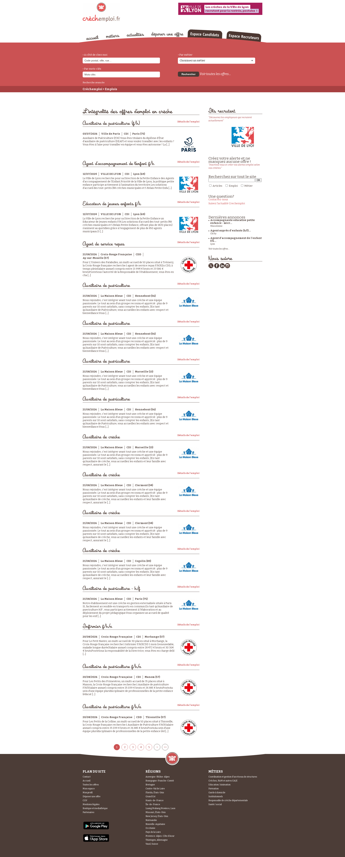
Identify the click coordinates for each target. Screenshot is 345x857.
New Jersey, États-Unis (157, 816)
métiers (112, 36)
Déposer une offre (91, 796)
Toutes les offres (91, 784)
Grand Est (150, 796)
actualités (135, 35)
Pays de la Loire (153, 832)
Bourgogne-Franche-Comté (160, 780)
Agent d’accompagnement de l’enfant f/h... (236, 240)
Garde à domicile (216, 792)
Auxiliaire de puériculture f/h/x (112, 666)
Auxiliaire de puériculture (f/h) (111, 123)
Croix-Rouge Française (116, 254)
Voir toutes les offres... (215, 74)
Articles (217, 185)
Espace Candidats (204, 34)
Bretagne (150, 784)
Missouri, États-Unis (156, 812)
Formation (213, 788)
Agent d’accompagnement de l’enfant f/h (118, 163)
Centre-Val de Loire (155, 788)
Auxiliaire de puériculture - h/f (111, 588)
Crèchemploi (92, 89)
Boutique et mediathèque (95, 808)
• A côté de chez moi (95, 54)
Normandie (151, 820)
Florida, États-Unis (155, 792)
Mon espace (89, 788)
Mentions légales (91, 804)
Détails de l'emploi (188, 121)
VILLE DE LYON (111, 174)
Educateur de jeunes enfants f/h (112, 203)
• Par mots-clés (92, 68)
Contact (87, 777)
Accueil (86, 780)
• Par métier (185, 54)
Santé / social (215, 804)
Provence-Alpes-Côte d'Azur (160, 836)
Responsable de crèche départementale (228, 800)
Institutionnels (215, 796)
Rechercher (188, 74)
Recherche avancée (94, 82)
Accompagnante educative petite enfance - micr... (232, 222)
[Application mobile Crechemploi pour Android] (96, 829)
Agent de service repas (103, 244)
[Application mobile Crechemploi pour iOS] (96, 841)
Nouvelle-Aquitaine (155, 824)
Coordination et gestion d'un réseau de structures (232, 777)
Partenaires (88, 812)
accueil (92, 37)
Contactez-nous (218, 199)
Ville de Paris (110, 133)
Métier (248, 185)
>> (165, 747)
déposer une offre (167, 34)
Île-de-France (153, 804)
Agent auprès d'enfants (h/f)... (230, 230)
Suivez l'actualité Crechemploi (226, 203)
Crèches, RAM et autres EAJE (223, 780)
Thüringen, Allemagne (157, 840)
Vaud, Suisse (152, 844)
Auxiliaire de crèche (101, 437)
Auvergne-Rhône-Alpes (158, 777)
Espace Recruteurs (243, 36)
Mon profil (88, 792)
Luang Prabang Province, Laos (160, 808)
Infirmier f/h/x (97, 626)
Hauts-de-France (155, 800)
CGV (85, 800)
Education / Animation (219, 784)
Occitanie (150, 828)
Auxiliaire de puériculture (106, 285)
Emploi (233, 185)
